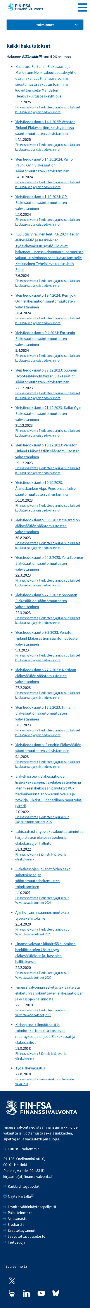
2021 (48, 903)
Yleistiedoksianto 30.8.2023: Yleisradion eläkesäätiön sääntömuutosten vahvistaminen (47, 525)
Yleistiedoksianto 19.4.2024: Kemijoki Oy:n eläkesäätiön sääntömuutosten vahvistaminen (45, 301)
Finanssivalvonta (26, 107)
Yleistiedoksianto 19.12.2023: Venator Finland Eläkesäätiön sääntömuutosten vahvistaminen (47, 450)
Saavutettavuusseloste (26, 1236)
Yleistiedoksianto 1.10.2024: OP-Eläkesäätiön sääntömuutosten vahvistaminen (41, 202)
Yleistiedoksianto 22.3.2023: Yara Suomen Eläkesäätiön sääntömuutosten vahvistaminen (49, 563)
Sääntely (44, 854)
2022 (49, 822)
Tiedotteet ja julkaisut (54, 107)
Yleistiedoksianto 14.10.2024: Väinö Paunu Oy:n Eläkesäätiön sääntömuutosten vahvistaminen (44, 165)
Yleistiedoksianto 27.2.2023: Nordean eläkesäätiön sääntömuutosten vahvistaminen (45, 675)
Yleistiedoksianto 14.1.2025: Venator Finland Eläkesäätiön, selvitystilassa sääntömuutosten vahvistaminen (45, 127)
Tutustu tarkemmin (24, 1148)
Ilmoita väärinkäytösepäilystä (32, 1206)
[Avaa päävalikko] (82, 7)
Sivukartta (16, 1224)
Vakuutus (21, 1084)
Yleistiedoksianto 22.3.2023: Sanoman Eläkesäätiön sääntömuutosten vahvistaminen (46, 600)
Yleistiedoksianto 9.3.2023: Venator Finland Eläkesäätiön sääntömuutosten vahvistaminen (47, 638)
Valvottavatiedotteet (29, 903)
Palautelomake (20, 1212)
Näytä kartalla (19, 1196)
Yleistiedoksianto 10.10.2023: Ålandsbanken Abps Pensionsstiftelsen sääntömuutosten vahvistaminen (46, 488)
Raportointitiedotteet (30, 822)
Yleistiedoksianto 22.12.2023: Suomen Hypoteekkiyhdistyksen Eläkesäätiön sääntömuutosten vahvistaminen (46, 376)
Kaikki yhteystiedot (24, 1186)
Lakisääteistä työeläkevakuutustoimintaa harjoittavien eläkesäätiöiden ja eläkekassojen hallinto (49, 837)
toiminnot (45, 24)
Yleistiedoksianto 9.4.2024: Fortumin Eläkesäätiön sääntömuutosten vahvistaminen (45, 338)
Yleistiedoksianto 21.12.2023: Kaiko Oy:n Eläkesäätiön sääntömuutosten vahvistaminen (48, 413)
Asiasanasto (18, 1218)
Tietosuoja (16, 1242)
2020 (48, 934)
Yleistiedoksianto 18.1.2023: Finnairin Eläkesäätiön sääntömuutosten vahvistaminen (45, 713)
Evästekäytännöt (22, 1230)
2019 (48, 1015)
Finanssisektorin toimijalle (56, 1079)
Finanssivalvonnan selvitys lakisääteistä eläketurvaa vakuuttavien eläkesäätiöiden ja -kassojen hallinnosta (49, 993)
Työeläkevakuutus (30, 1068)
